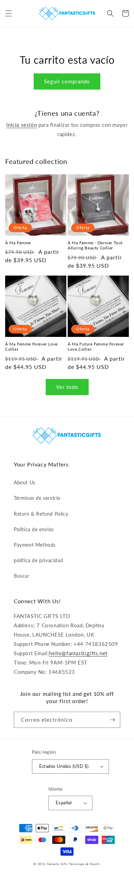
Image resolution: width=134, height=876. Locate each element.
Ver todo (67, 387)
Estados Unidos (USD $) (64, 766)
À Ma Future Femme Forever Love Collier (96, 346)
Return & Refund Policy (41, 514)
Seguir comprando (67, 81)
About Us (24, 482)
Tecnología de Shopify (84, 864)
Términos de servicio (37, 498)
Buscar (22, 576)
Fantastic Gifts (57, 864)
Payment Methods (35, 545)
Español (64, 802)
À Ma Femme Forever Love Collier (31, 346)
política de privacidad (38, 560)
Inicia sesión (21, 125)
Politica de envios (34, 529)
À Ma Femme (18, 242)
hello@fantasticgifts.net (78, 653)
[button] (8, 13)
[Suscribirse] (112, 720)
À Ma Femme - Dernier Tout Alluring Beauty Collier (95, 245)
